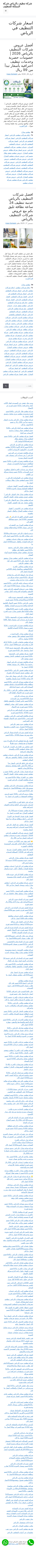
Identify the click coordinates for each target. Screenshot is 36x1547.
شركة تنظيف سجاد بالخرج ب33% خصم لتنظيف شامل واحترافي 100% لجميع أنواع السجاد (18, 1058)
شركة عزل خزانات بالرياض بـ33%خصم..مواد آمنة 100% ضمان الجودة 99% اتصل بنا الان (20, 1435)
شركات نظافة (28, 329)
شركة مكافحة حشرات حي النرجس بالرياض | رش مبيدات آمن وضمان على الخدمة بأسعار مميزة (19, 455)
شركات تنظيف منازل (11, 326)
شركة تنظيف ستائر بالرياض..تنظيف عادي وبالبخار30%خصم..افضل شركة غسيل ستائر (18, 1396)
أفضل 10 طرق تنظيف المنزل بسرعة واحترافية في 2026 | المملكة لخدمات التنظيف (19, 852)
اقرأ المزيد (23, 126)
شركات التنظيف (27, 312)
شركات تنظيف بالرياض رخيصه (22, 324)
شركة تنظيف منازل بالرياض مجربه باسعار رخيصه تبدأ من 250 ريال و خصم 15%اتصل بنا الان (18, 422)
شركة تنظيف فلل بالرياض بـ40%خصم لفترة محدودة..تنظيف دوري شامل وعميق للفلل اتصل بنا (18, 413)
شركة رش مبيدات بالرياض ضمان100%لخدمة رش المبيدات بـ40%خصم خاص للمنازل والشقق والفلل (18, 698)
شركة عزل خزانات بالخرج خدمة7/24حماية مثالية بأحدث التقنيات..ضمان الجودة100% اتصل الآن (19, 1142)
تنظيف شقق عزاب (19, 306)
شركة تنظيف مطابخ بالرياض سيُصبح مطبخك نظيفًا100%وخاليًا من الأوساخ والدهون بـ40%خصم (20, 1488)
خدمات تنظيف (21, 147)
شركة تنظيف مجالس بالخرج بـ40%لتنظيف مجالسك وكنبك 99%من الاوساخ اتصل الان (19, 569)
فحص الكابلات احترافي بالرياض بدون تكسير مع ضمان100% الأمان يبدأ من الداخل (20, 1285)
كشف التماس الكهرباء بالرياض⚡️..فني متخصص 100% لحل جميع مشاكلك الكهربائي (19, 519)
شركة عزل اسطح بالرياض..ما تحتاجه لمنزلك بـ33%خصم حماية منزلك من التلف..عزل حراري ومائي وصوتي (20, 577)
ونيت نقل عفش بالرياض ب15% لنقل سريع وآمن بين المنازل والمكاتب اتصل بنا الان (18, 1388)
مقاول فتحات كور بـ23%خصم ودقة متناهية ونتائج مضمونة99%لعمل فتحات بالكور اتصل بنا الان (18, 1248)
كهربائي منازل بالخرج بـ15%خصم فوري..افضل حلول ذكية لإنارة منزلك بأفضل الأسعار (20, 1271)
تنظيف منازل (25, 132)
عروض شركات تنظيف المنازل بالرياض (19, 362)
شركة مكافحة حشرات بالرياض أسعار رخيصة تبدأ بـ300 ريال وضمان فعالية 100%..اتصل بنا (20, 664)
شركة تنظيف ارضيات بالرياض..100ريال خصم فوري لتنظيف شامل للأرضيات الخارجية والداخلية (19, 1164)
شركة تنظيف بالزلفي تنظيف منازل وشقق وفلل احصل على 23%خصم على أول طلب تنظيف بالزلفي (18, 560)
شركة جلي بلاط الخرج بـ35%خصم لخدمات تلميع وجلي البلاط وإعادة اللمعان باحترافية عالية (18, 804)
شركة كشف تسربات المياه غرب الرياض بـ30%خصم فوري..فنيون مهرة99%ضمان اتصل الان (18, 910)
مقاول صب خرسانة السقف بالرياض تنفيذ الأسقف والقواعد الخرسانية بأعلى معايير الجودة (18, 591)
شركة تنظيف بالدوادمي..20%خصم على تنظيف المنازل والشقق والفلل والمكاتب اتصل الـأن (19, 966)
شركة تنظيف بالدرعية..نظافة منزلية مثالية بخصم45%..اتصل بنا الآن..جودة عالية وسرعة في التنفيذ (18, 1083)
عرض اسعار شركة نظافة (17, 150)
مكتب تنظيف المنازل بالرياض (22, 1526)
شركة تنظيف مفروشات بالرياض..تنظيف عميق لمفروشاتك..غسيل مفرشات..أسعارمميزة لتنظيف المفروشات (18, 1301)
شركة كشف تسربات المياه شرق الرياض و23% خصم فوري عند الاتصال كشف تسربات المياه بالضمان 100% (18, 930)
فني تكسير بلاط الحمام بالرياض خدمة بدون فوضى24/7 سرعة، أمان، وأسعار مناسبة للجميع (19, 1340)
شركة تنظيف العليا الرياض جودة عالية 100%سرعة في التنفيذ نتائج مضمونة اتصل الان (19, 876)
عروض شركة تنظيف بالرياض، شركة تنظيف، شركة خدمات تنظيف (19, 180)
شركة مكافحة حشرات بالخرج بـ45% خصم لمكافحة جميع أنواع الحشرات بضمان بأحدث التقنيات (18, 463)
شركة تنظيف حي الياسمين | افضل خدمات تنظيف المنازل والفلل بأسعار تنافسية (20, 510)
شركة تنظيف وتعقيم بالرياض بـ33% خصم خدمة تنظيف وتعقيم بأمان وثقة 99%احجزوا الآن (18, 1198)
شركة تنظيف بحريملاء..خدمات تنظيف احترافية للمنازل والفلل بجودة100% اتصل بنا (18, 541)
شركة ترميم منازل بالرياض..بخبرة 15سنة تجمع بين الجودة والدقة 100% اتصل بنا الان (18, 1036)
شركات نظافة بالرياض (14, 329)
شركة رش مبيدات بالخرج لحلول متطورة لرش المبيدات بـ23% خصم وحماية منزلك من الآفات (18, 472)
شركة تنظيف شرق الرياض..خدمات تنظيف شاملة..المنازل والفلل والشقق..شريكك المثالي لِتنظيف (18, 757)
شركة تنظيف (28, 332)
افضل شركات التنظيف (19, 297)
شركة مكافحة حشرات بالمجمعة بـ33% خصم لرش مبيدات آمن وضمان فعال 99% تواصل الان (18, 619)
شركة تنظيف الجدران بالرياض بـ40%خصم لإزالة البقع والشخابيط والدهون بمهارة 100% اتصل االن (18, 1022)
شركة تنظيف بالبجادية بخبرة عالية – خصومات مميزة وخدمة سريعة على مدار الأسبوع (19, 1111)
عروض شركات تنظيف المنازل (15, 359)
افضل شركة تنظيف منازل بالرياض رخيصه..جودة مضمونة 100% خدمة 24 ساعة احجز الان (19, 860)
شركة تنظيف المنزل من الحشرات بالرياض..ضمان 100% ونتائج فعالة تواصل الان (18, 527)
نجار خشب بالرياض (26, 1519)
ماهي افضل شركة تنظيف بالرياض (15, 374)
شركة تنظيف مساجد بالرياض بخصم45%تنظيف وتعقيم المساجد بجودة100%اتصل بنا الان (21, 1457)
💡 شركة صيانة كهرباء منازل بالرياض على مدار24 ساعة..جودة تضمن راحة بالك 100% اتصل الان (18, 1179)
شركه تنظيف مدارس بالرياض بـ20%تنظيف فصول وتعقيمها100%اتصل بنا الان (18, 1480)
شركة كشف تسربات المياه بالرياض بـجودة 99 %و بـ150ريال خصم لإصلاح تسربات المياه (19, 1120)
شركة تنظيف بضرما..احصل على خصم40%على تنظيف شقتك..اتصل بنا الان (19, 974)
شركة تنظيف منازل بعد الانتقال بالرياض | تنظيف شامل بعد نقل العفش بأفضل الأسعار (18, 502)
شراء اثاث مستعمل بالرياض (23, 1522)
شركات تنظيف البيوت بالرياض (22, 317)
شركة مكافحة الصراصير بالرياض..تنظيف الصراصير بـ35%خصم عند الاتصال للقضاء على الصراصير (18, 718)
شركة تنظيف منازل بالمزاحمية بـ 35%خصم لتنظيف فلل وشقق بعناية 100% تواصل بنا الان (20, 636)
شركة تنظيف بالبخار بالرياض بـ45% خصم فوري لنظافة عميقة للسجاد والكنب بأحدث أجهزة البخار (18, 1013)
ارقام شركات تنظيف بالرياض (20, 135)
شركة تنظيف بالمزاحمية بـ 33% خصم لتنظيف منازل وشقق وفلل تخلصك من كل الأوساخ (18, 893)
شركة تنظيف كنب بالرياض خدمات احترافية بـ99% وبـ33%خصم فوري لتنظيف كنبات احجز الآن (20, 1293)
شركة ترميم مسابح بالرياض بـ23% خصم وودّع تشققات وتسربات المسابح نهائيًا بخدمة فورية (18, 1206)
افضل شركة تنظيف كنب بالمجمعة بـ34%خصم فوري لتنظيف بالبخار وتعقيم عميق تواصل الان (19, 656)
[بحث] (6, 386)
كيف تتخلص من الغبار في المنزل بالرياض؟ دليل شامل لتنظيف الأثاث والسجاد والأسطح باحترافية (18, 749)
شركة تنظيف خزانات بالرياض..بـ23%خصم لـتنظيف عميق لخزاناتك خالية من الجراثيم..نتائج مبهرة (18, 1379)
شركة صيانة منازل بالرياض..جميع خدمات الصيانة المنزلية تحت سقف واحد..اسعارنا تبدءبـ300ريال (18, 1150)
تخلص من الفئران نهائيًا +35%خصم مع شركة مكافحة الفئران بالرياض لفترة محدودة (19, 779)
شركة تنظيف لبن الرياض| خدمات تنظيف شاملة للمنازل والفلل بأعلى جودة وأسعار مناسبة (18, 868)
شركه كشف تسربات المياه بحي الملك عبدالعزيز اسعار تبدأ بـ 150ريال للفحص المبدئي (19, 1502)
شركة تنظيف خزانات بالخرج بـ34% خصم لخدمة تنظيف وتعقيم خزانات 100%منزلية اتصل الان (18, 1044)
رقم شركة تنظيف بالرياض (17, 309)
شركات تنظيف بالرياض (13, 320)
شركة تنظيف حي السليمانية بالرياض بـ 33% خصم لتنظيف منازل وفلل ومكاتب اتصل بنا (19, 480)
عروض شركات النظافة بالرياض (22, 171)
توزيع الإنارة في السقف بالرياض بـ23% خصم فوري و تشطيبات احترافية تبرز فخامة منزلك (19, 1371)
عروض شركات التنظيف (18, 159)
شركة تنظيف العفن (16, 332)
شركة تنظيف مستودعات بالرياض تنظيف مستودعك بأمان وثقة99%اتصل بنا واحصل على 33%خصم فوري (18, 788)
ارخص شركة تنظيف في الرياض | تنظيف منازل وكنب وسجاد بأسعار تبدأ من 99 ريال (18, 885)
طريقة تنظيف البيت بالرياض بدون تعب (19, 1529)
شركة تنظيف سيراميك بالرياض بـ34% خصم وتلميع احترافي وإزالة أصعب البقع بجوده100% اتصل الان (19, 1075)
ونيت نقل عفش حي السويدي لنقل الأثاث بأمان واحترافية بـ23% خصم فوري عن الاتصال (18, 405)
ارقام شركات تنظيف (23, 288)
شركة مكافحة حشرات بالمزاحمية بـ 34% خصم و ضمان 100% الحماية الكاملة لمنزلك (18, 628)
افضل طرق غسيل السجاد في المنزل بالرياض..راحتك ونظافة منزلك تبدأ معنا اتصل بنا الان (19, 818)
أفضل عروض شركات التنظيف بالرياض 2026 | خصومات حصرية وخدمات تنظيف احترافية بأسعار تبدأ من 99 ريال (19, 57)
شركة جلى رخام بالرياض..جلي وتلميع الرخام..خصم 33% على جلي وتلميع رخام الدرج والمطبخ (18, 1103)
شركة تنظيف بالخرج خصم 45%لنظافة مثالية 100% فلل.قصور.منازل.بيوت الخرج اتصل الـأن (18, 611)
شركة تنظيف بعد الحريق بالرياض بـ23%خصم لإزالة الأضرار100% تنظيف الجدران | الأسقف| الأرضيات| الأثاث (19, 447)
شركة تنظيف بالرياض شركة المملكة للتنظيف (17, 5)
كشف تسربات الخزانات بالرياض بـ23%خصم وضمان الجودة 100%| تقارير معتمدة (18, 1466)
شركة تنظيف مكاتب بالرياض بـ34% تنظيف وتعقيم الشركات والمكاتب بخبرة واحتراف (19, 1005)
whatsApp (5, 1542)
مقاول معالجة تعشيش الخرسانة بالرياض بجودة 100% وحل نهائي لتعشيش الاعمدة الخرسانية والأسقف (18, 1349)
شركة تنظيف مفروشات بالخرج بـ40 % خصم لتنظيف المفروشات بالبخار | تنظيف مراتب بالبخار (18, 1066)
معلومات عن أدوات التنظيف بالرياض (20, 1532)
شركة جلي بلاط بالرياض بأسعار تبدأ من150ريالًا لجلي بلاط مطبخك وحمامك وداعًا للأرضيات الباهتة (19, 765)
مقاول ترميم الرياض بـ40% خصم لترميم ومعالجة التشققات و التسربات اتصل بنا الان (19, 796)
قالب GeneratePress (11, 1544)
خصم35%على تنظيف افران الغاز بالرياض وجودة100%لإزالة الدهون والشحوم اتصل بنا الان (18, 1449)
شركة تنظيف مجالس (25, 344)
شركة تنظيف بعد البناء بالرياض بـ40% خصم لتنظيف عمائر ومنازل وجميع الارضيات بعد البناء (19, 430)
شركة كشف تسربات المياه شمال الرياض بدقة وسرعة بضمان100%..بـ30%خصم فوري (18, 735)
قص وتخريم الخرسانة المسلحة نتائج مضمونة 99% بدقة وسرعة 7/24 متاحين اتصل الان (19, 1418)
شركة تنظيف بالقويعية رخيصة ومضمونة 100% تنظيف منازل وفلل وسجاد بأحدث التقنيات (19, 952)
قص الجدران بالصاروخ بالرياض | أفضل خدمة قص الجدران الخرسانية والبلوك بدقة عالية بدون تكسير (18, 1240)
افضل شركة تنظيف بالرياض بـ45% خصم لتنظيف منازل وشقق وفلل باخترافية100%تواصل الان (18, 438)
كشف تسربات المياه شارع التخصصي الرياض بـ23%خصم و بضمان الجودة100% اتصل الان (18, 944)
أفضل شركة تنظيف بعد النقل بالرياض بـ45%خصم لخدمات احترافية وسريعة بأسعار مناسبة (19, 827)
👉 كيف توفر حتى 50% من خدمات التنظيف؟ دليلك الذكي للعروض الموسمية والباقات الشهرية (18, 843)
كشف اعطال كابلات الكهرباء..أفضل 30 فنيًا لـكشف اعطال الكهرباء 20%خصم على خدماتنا (19, 1310)
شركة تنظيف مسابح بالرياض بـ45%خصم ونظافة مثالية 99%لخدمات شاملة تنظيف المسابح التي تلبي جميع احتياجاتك (18, 684)
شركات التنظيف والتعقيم (17, 315)
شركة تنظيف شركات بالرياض (16, 341)
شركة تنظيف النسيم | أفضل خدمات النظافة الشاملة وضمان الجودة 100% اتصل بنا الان (19, 488)
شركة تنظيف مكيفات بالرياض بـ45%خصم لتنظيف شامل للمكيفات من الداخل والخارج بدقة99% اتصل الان (18, 1257)
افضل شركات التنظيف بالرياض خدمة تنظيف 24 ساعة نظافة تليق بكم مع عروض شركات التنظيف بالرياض (20, 206)
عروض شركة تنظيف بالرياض (22, 365)
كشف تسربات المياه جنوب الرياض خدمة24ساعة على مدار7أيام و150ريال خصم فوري (19, 901)
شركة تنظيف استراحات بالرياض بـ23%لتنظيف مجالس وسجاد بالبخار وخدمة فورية (20, 1404)
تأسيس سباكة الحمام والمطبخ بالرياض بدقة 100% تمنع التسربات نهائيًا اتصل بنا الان (18, 1427)
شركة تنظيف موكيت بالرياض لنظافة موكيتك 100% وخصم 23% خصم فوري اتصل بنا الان (19, 1128)
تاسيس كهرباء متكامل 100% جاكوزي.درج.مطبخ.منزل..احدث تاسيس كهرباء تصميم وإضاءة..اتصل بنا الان (19, 1214)
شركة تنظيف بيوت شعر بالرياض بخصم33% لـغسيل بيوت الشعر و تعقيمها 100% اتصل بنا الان (18, 726)
